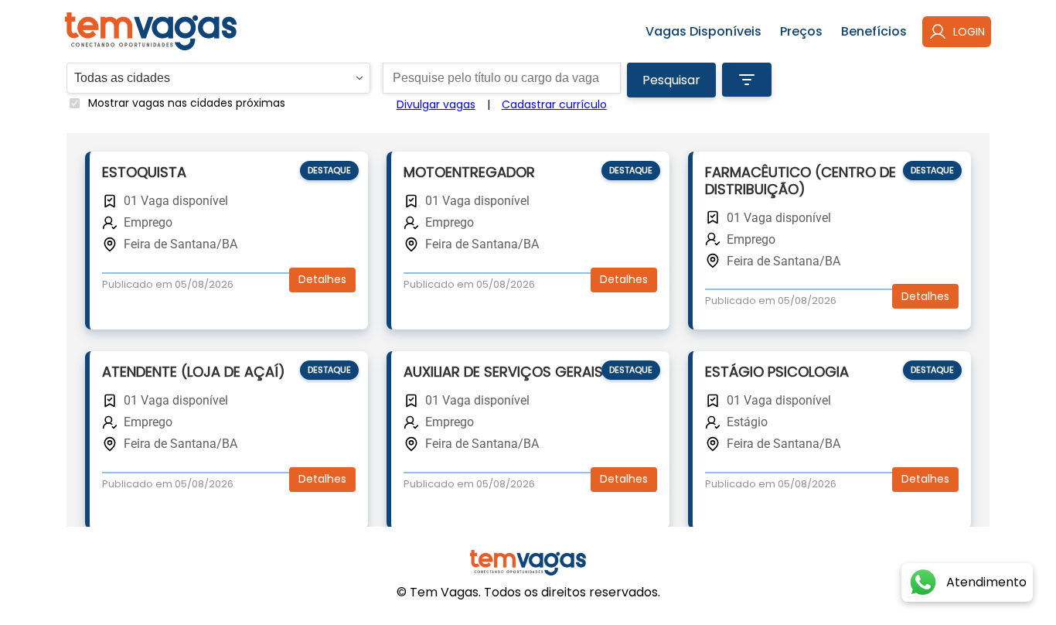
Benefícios (874, 31)
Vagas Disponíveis (703, 31)
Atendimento (986, 582)
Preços (801, 31)
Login (969, 31)
